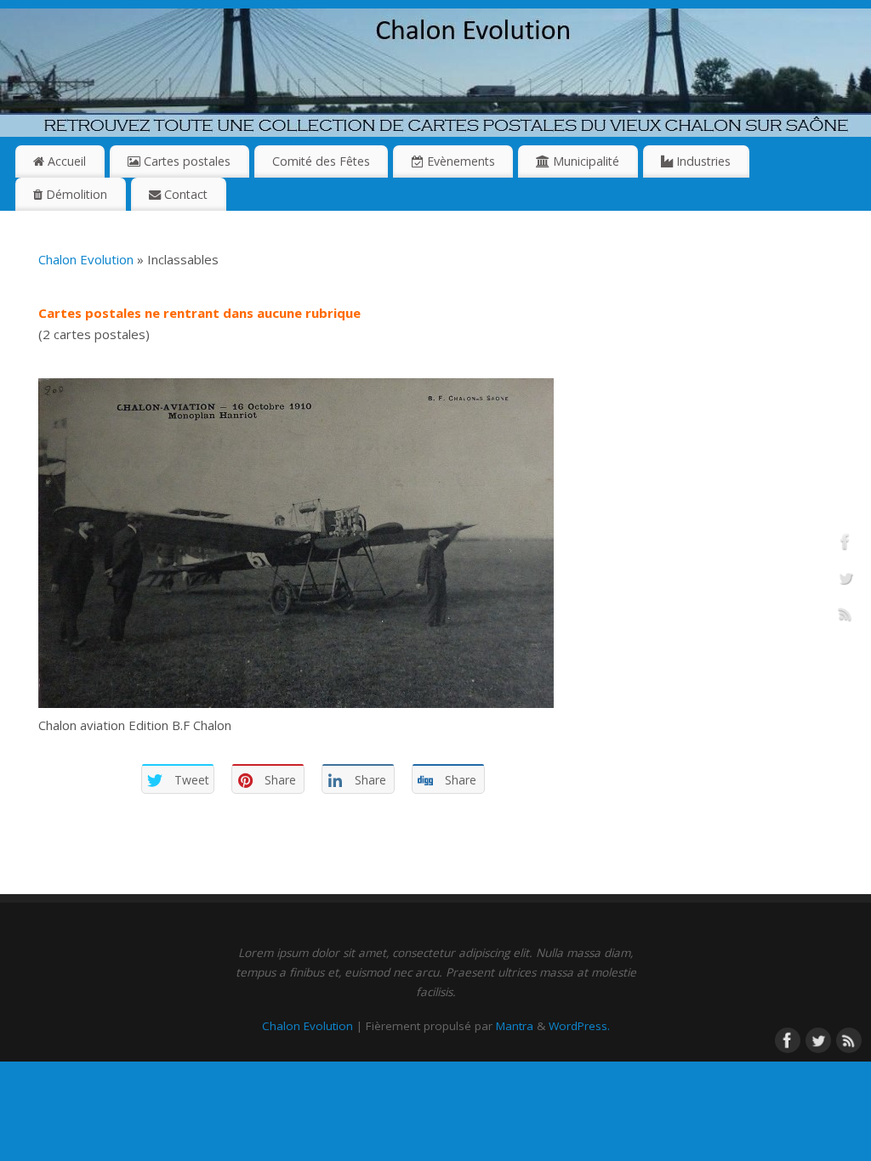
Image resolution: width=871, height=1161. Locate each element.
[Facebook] (845, 545)
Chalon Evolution (86, 259)
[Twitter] (845, 580)
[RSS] (845, 617)
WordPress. (579, 1026)
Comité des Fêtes (321, 161)
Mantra (514, 1026)
